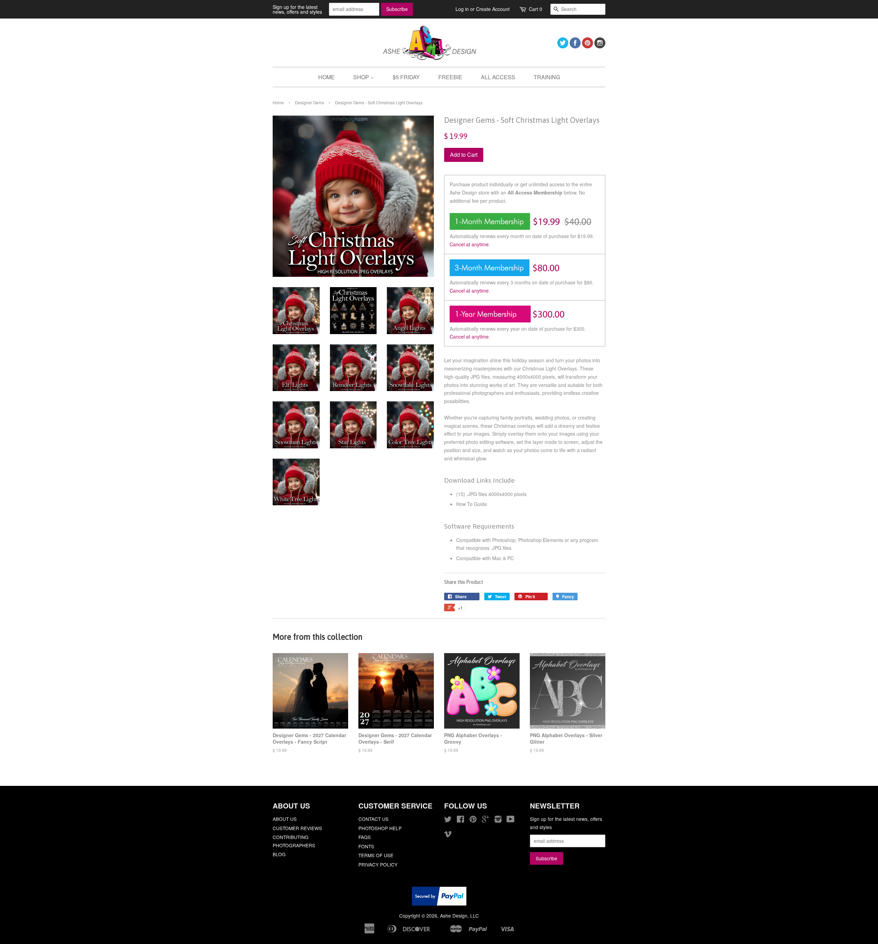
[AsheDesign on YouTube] (510, 820)
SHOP (361, 77)
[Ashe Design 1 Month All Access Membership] (525, 227)
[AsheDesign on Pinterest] (587, 46)
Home (278, 102)
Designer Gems (309, 102)
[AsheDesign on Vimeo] (448, 834)
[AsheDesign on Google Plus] (485, 820)
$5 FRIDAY (406, 77)
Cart (535, 8)
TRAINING (547, 77)
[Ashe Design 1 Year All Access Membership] (525, 320)
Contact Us (373, 818)
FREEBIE (450, 77)
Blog (279, 854)
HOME (326, 77)
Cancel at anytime (469, 244)
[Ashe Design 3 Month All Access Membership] (525, 274)
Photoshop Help (380, 828)
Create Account (493, 8)
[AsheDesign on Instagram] (599, 46)
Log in (462, 8)
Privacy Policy (378, 864)
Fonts (366, 846)
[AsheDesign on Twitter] (562, 46)
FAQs (364, 837)
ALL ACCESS (498, 77)
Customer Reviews (297, 828)
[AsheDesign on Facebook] (575, 46)
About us (285, 818)
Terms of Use (375, 855)
